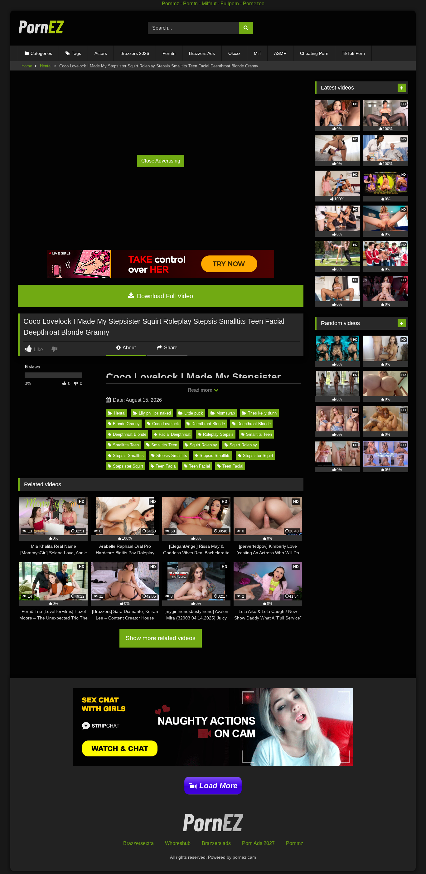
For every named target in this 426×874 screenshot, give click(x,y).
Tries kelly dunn (262, 413)
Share (170, 347)
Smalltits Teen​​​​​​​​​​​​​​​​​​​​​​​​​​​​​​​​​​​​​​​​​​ (126, 445)
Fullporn (229, 3)
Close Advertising (160, 160)
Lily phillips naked (155, 413)
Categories (41, 53)
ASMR (280, 53)
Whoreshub (178, 843)
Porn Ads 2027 (258, 843)
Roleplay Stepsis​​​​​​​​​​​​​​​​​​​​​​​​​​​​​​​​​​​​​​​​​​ (218, 434)
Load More (218, 785)
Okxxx (234, 53)
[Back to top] (407, 855)
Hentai (45, 66)
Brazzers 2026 (134, 53)
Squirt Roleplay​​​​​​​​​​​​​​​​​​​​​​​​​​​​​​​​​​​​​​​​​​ (203, 445)
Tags (76, 53)
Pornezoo (253, 3)
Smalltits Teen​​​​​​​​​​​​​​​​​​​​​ (259, 434)
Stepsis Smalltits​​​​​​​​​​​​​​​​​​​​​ (128, 455)
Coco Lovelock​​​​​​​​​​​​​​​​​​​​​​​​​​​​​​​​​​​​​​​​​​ (165, 423)
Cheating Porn (314, 53)
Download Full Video (164, 296)
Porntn (190, 3)
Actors (100, 53)
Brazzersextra (138, 843)
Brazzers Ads (202, 53)
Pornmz (170, 3)
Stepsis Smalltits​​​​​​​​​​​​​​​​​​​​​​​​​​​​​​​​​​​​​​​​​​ (215, 455)
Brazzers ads (216, 843)
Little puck (193, 413)
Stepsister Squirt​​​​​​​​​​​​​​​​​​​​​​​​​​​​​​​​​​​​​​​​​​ (258, 455)
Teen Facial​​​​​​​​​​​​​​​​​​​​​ (232, 466)
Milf (257, 53)
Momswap (225, 413)
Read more (200, 390)
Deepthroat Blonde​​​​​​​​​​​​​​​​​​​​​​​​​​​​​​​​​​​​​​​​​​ (254, 423)
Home (27, 66)
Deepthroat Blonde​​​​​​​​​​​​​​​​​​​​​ (208, 423)
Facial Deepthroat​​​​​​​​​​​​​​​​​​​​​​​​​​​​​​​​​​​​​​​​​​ (175, 434)
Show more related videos (161, 638)
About (129, 347)
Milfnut (209, 3)
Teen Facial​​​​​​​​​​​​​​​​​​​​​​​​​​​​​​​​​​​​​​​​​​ (166, 466)
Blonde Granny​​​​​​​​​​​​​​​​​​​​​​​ (126, 423)
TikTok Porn (353, 53)
